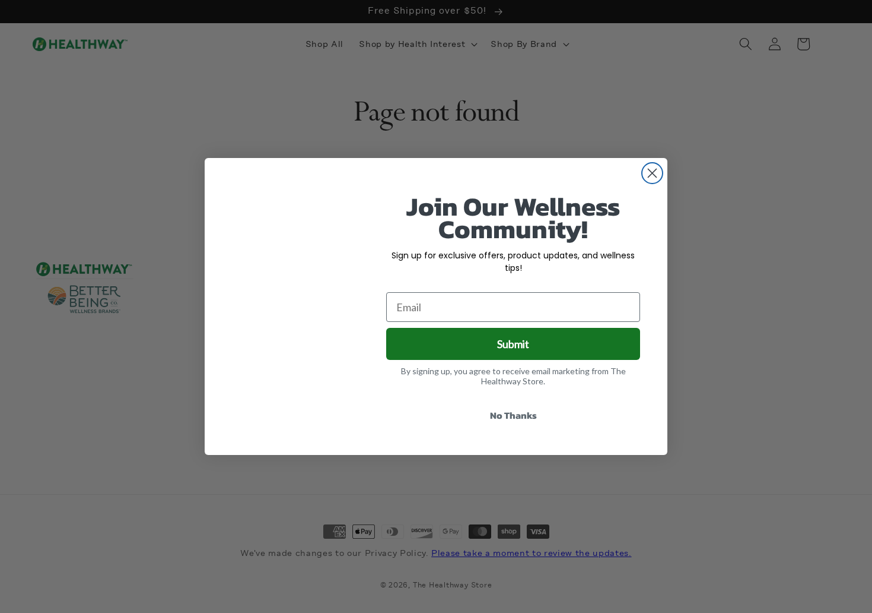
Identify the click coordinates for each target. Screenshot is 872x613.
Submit (513, 343)
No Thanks (513, 415)
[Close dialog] (652, 173)
